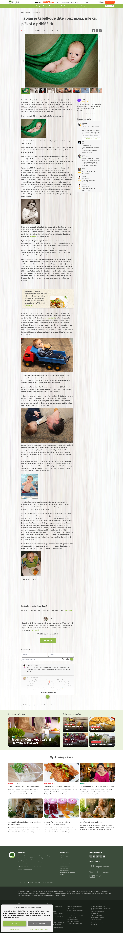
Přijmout (14, 923)
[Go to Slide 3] (42, 91)
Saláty (10, 783)
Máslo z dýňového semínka (72, 919)
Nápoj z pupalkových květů (73, 921)
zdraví (52, 704)
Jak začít (69, 6)
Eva (50, 619)
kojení (26, 704)
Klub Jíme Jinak (64, 868)
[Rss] (100, 856)
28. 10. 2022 (34, 678)
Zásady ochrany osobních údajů (39, 929)
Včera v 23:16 (85, 178)
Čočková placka (86, 145)
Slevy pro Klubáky (64, 870)
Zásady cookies (14, 929)
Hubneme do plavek (48, 2)
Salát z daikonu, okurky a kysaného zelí (75, 913)
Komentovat (69, 674)
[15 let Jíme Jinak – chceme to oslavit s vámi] (97, 772)
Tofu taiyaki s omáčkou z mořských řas (75, 915)
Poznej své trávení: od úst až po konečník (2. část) (53, 916)
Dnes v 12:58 (85, 156)
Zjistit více (68, 610)
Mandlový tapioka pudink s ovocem (74, 906)
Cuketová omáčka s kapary (72, 917)
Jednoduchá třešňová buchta (90, 158)
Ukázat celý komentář (91, 138)
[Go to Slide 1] (25, 91)
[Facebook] (90, 856)
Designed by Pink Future (49, 882)
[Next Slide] (99, 60)
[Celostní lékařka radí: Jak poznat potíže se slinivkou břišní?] (25, 808)
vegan (36, 704)
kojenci (31, 704)
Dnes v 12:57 (85, 170)
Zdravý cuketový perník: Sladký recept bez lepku (101, 922)
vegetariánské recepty (44, 704)
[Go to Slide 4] (51, 91)
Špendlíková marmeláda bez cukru (74, 923)
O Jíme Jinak (63, 862)
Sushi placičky (94, 924)
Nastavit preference (39, 923)
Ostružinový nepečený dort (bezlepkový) (75, 910)
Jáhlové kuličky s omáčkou (97, 915)
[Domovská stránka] (13, 2)
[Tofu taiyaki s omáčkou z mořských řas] (61, 772)
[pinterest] (100, 30)
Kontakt (62, 874)
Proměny (56, 6)
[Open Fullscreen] (99, 37)
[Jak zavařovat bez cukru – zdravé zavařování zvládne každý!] (61, 808)
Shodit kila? (110, 2)
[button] (61, 61)
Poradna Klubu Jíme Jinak (89, 172)
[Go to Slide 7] (77, 91)
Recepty (38, 6)
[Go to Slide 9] (94, 91)
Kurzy (45, 6)
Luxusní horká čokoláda (96, 921)
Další (86, 2)
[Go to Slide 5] (59, 91)
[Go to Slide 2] (34, 91)
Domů (23, 12)
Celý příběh (35, 630)
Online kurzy (63, 860)
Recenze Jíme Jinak (65, 866)
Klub (50, 6)
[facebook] (97, 30)
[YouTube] (104, 856)
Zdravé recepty (64, 856)
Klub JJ (57, 2)
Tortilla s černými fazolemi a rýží (98, 906)
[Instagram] (94, 856)
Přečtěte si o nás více (35, 866)
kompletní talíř (50, 318)
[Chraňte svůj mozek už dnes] (97, 808)
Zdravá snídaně (65, 2)
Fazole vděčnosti (94, 913)
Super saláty (74, 2)
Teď (83, 125)
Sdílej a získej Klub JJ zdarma (67, 872)
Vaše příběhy (36, 12)
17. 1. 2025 (34, 665)
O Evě (63, 6)
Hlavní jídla (48, 783)
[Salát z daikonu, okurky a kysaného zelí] (25, 772)
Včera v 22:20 (85, 186)
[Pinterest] (97, 856)
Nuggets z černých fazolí (96, 919)
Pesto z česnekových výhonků (97, 911)
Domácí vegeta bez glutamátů (97, 917)
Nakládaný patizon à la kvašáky (73, 912)
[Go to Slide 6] (68, 91)
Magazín (76, 6)
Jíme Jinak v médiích (65, 864)
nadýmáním (33, 236)
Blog (82, 783)
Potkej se (84, 6)
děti (23, 704)
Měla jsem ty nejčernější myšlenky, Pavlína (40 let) (53, 922)
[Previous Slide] (23, 60)
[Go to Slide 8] (85, 91)
